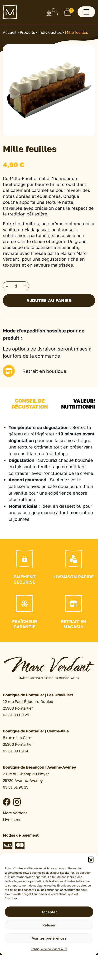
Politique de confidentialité (49, 949)
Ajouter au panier (49, 300)
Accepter (49, 912)
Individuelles (50, 32)
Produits (27, 32)
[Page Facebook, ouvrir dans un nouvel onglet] (6, 802)
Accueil (9, 32)
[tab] (29, 407)
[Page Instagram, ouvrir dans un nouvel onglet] (17, 802)
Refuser (49, 925)
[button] (90, 859)
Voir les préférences (49, 938)
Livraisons (12, 819)
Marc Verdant (15, 812)
